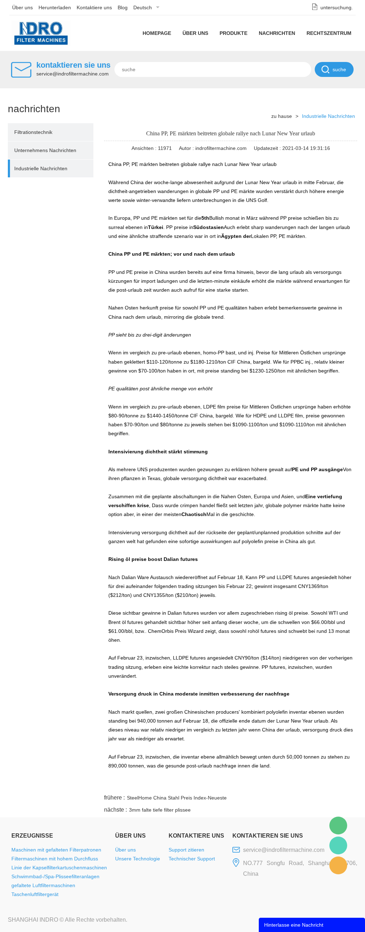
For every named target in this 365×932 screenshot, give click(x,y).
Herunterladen (54, 7)
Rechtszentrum (329, 33)
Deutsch (142, 7)
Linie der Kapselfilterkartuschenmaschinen (59, 867)
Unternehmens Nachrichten (45, 150)
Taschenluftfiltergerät (34, 894)
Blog (123, 7)
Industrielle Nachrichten (40, 168)
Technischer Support (192, 858)
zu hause (281, 116)
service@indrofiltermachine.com (72, 74)
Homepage (157, 33)
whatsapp (287, 784)
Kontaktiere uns (94, 7)
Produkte (233, 33)
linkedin (344, 784)
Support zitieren (186, 850)
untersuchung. (336, 7)
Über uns (22, 7)
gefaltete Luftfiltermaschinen (43, 885)
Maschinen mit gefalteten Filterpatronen (56, 850)
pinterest (306, 784)
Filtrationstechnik (33, 132)
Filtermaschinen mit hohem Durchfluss (54, 858)
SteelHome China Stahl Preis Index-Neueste (177, 798)
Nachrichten (277, 33)
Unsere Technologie (137, 858)
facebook (229, 784)
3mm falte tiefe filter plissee (160, 810)
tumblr (325, 784)
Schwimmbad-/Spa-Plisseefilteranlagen (55, 876)
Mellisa (338, 845)
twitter (267, 784)
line (248, 784)
